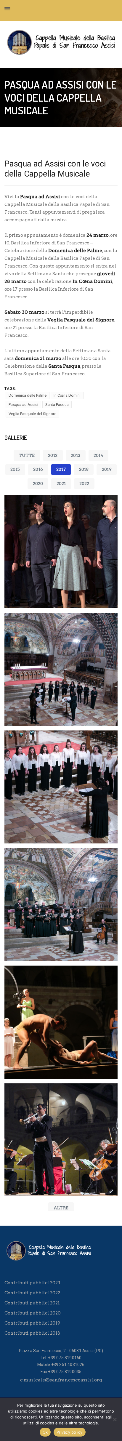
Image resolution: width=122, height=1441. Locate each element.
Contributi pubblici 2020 (32, 1313)
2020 (38, 483)
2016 (38, 469)
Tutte (27, 455)
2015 (15, 469)
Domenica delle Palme (27, 395)
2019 (107, 469)
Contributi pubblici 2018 (32, 1333)
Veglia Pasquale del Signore (32, 414)
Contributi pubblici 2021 (32, 1303)
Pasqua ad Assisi (23, 404)
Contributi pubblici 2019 (32, 1323)
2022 (84, 483)
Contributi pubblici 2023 (32, 1282)
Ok (45, 1432)
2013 (75, 455)
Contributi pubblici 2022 (32, 1293)
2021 (61, 483)
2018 (84, 469)
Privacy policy (70, 1432)
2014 (98, 455)
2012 (52, 455)
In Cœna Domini (67, 395)
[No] (115, 1419)
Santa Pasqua (57, 404)
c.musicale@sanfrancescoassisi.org (61, 1380)
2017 (61, 469)
